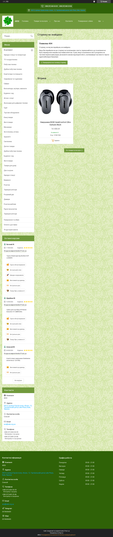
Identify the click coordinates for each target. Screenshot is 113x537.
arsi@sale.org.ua (9, 424)
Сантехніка (8, 141)
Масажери (8, 127)
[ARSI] (7, 21)
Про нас (57, 21)
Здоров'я (7, 137)
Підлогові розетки (10, 209)
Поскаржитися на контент (49, 535)
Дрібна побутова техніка (13, 69)
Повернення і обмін (85, 21)
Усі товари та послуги (73, 150)
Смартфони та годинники (13, 79)
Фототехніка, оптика (11, 132)
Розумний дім (9, 194)
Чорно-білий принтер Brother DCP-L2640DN (18, 257)
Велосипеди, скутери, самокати (15, 88)
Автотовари (8, 122)
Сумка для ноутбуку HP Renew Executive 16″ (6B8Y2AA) (16, 310)
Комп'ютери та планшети (13, 74)
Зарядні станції (9, 175)
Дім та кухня (8, 170)
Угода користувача (11, 230)
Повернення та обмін (11, 220)
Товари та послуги (41, 21)
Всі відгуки (18, 380)
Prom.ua (67, 531)
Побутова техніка (10, 64)
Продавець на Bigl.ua (56, 533)
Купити (57, 140)
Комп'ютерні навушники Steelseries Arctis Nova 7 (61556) (18, 359)
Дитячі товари (9, 146)
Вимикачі (7, 180)
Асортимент (8, 50)
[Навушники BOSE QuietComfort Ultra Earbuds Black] (55, 101)
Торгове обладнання (11, 113)
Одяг (6, 108)
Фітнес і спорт (9, 98)
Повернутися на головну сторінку (54, 62)
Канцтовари (8, 117)
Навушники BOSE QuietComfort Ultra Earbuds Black (55, 123)
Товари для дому (10, 165)
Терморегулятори (10, 190)
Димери (7, 199)
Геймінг (6, 84)
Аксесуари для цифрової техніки (16, 103)
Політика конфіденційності (67, 535)
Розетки (7, 185)
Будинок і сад (9, 93)
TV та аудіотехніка (10, 59)
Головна (25, 21)
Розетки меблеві (10, 204)
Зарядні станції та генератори (15, 55)
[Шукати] (31, 36)
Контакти (69, 21)
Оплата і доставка (10, 225)
